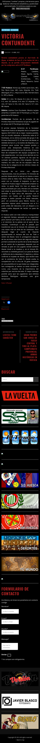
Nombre (5, 606)
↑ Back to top (20, 740)
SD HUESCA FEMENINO (7, 321)
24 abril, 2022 (16, 52)
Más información (23, 8)
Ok (13, 8)
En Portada (6, 30)
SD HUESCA (14, 30)
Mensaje (5, 639)
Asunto (4, 629)
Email (3, 618)
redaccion (7, 52)
